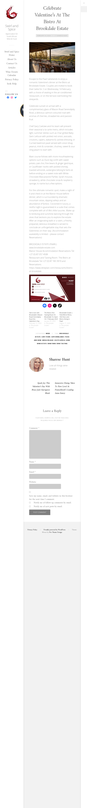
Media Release (47, 340)
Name (32, 462)
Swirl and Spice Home (11, 53)
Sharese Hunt (62, 36)
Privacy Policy (12, 79)
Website (32, 482)
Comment (34, 428)
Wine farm (52, 343)
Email (32, 472)
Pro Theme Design (55, 532)
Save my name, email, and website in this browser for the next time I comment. (51, 497)
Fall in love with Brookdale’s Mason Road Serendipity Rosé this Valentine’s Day (35, 317)
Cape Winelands (57, 337)
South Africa (59, 340)
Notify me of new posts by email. (48, 506)
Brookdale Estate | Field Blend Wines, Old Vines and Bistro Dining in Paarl (66, 317)
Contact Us (11, 63)
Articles (11, 68)
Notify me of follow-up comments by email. (52, 503)
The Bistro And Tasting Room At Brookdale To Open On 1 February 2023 (51, 316)
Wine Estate (42, 343)
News (48, 333)
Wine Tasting (62, 343)
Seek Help (12, 84)
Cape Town (45, 337)
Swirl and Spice (11, 27)
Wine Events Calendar (12, 74)
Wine (68, 340)
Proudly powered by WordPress (54, 529)
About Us (11, 59)
